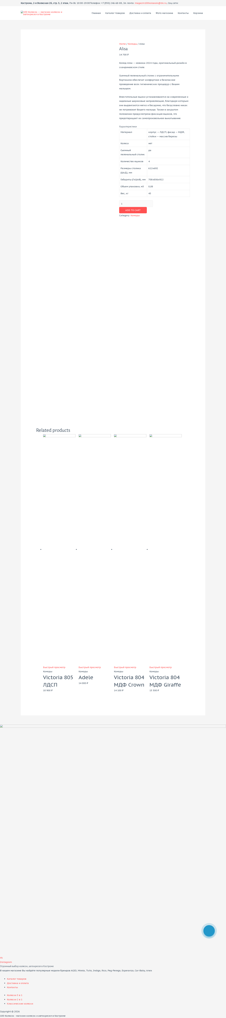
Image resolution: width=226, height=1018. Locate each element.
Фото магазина (164, 13)
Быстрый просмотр (54, 667)
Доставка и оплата (140, 13)
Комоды (132, 43)
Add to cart (133, 210)
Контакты (183, 13)
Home (122, 43)
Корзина (198, 13)
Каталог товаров (115, 13)
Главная (96, 13)
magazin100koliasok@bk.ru (151, 3)
